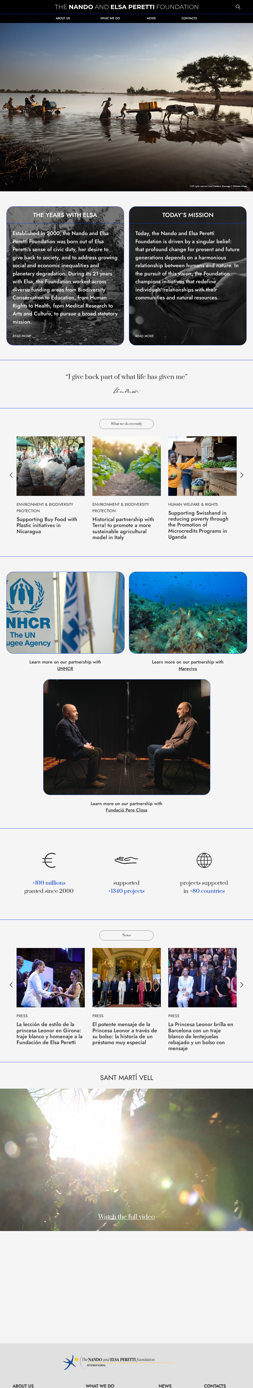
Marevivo (188, 668)
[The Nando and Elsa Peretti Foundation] (126, 7)
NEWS (151, 18)
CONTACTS (189, 18)
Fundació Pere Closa (126, 810)
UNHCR (65, 668)
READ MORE (22, 336)
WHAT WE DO (110, 18)
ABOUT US (63, 18)
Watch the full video (126, 1217)
